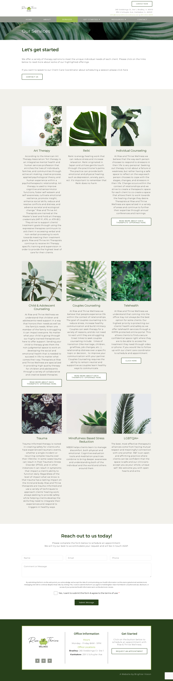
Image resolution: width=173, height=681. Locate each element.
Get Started (90, 19)
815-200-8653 (147, 15)
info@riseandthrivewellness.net (124, 15)
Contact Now (142, 4)
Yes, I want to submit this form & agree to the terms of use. (89, 593)
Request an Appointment (129, 651)
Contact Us (32, 77)
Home (29, 19)
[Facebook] (37, 661)
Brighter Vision (142, 674)
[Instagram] (43, 661)
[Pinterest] (50, 661)
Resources (118, 19)
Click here (131, 360)
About (47, 19)
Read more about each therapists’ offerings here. (131, 222)
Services (67, 19)
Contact (142, 19)
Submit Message (86, 602)
